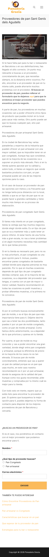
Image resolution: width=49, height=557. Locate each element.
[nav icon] (42, 7)
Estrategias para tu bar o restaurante (20, 529)
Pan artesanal (12, 466)
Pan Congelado (13, 462)
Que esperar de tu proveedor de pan (20, 523)
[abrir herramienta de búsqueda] (34, 7)
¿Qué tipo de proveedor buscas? (19, 459)
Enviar (24, 485)
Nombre (7, 448)
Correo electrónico (12, 472)
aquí (32, 96)
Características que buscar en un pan (20, 517)
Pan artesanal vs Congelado (16, 511)
